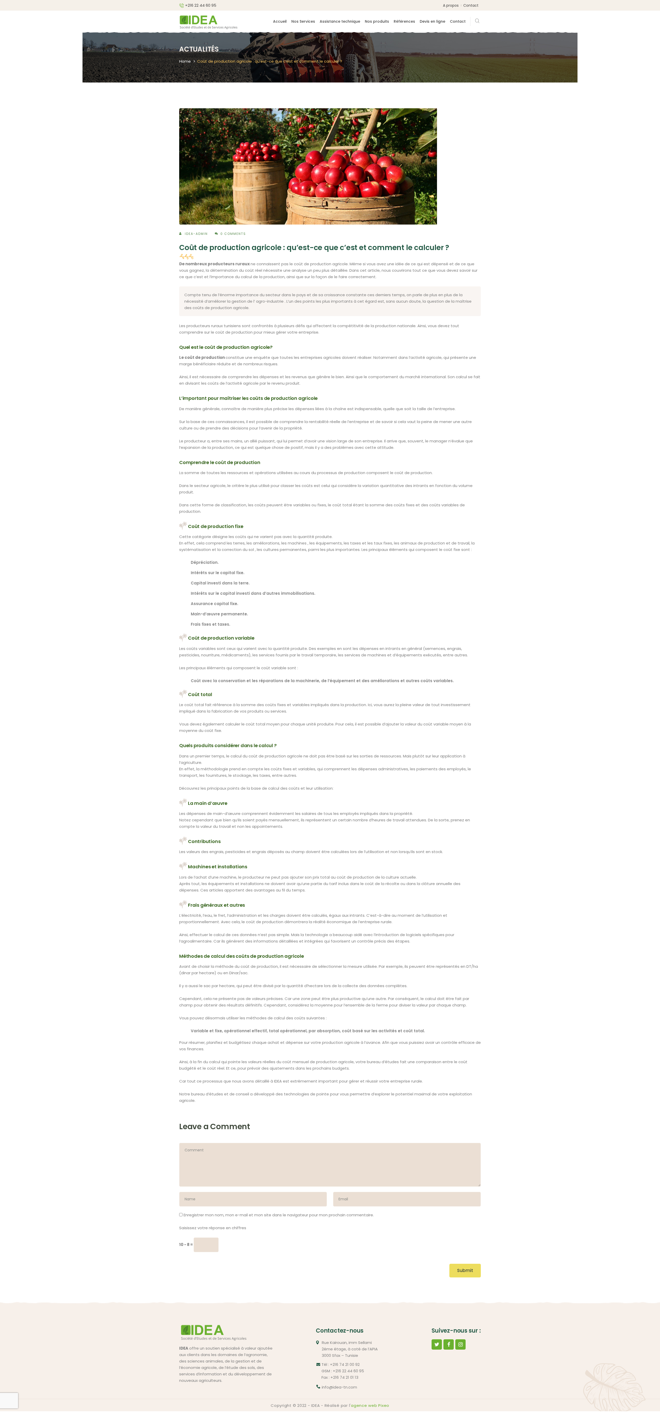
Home (185, 61)
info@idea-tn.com (339, 1387)
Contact (470, 5)
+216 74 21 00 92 (345, 1364)
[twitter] (437, 1344)
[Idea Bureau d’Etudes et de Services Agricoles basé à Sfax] (208, 21)
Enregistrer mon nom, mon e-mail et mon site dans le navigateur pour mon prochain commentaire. (279, 1215)
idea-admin (196, 234)
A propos (451, 5)
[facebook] (448, 1344)
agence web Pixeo (370, 1405)
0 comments (233, 234)
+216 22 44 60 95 (200, 5)
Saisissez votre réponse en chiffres (212, 1228)
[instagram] (460, 1344)
